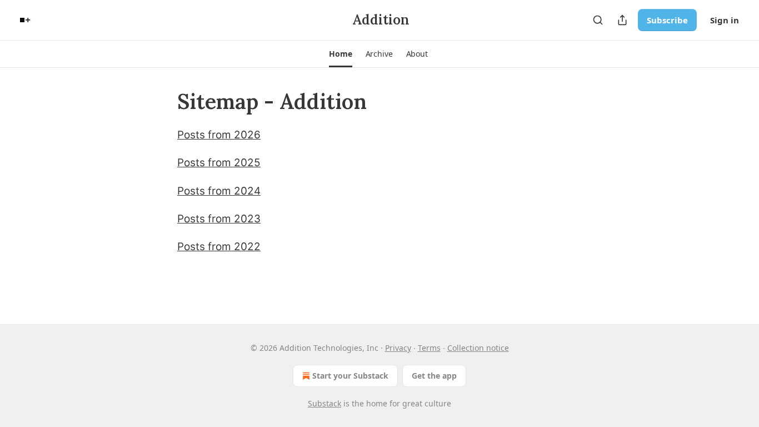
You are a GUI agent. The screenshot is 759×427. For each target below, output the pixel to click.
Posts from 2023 (219, 218)
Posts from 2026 (219, 134)
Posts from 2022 (219, 246)
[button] (340, 54)
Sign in (724, 20)
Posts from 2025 (219, 162)
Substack (324, 403)
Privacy (398, 347)
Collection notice (478, 347)
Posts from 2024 (219, 191)
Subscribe (667, 20)
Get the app (434, 375)
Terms (429, 347)
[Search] (598, 20)
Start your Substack (350, 375)
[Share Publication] (622, 20)
